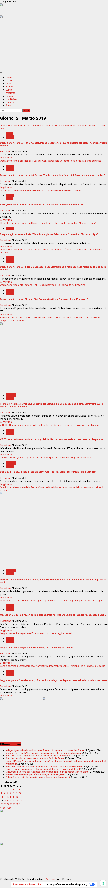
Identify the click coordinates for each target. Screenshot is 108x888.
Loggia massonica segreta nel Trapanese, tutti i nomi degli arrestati (36, 633)
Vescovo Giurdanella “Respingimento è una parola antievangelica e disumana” (43, 753)
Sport (8, 105)
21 (11, 800)
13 (8, 796)
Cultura (9, 89)
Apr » (10, 807)
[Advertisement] (51, 26)
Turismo (10, 96)
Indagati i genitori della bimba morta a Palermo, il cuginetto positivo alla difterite (45, 750)
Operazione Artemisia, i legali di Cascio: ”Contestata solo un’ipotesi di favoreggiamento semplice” (51, 160)
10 (20, 793)
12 (5, 796)
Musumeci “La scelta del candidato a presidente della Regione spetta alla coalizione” (47, 771)
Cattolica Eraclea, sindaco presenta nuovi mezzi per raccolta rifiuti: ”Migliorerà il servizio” (46, 457)
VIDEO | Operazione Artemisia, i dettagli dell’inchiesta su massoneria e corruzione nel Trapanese (51, 425)
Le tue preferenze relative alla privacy (66, 884)
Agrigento (11, 395)
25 (1, 804)
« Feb (2, 807)
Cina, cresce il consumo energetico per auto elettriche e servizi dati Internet (43, 769)
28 (11, 804)
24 (20, 800)
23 (17, 800)
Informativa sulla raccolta (27, 884)
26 (5, 804)
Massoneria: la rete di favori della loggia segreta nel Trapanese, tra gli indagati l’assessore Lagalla (52, 600)
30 (17, 804)
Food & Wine (12, 99)
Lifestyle (10, 102)
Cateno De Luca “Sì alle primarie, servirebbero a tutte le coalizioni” (38, 777)
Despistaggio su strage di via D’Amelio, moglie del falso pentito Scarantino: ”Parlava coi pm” (48, 223)
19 (5, 800)
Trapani (10, 137)
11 (1, 796)
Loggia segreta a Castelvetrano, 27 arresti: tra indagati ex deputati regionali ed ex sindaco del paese (52, 665)
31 (20, 804)
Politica (9, 83)
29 (14, 804)
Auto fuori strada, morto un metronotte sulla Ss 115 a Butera (35, 758)
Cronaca (10, 80)
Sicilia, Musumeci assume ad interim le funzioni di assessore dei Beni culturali (40, 190)
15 (14, 796)
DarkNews (51, 879)
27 (8, 804)
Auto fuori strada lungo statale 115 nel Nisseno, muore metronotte (38, 755)
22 (14, 800)
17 (20, 796)
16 (17, 796)
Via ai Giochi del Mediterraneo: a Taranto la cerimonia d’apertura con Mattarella (44, 766)
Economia (10, 86)
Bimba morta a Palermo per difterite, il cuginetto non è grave (35, 774)
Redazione (6, 151)
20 (8, 800)
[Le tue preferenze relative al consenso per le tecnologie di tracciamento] (103, 883)
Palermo (10, 169)
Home (9, 77)
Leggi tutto (6, 157)
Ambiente (10, 93)
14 (11, 796)
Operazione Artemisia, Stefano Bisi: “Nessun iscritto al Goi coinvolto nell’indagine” (43, 284)
